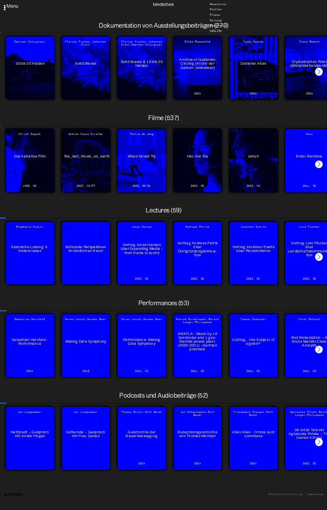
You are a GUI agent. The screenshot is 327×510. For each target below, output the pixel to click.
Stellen (216, 9)
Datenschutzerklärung (286, 494)
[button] (319, 71)
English (216, 31)
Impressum (315, 494)
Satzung (216, 20)
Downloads (217, 26)
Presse (215, 15)
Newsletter (218, 4)
